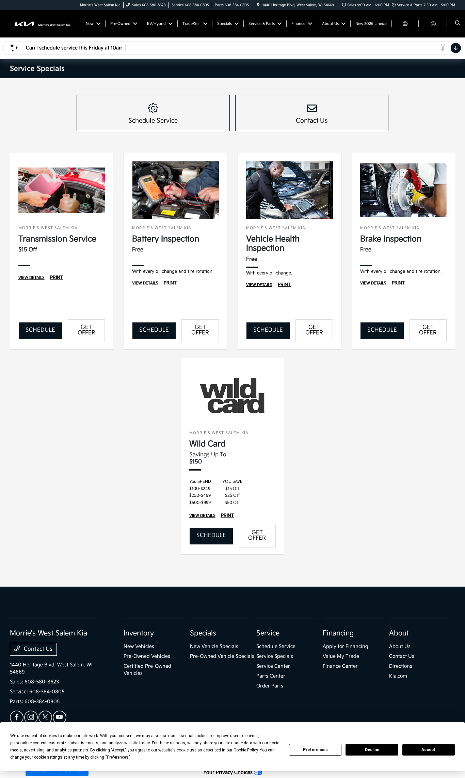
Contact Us (37, 649)
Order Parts (269, 686)
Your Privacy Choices (228, 772)
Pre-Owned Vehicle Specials (222, 656)
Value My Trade (341, 656)
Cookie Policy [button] (246, 750)
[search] (457, 24)
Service (267, 633)
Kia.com (398, 676)
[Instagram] (31, 717)
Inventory (139, 633)
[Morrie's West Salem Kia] (40, 23)
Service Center (273, 666)
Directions (400, 666)
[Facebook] (16, 717)
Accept (428, 749)
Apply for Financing (345, 646)
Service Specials (274, 656)
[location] (258, 5)
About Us (400, 646)
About (399, 633)
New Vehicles (139, 646)
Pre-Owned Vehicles (147, 656)
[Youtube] (59, 717)
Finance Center (340, 666)
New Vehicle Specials (214, 646)
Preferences (315, 749)
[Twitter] (45, 717)
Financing (338, 633)
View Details (31, 277)
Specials (203, 633)
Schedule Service (275, 646)
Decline (372, 749)
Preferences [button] (117, 757)
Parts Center (270, 676)
